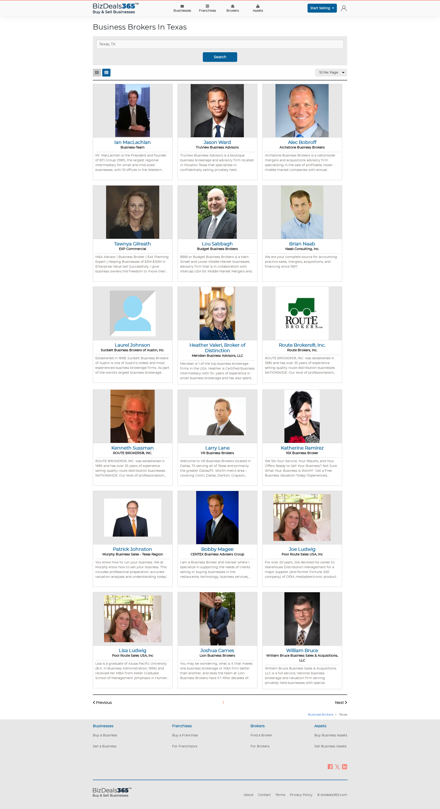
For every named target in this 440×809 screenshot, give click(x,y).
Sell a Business (104, 746)
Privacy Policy (301, 795)
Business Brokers (320, 714)
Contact (264, 795)
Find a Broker (261, 735)
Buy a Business (105, 735)
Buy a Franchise (185, 735)
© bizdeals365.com (332, 795)
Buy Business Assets (330, 735)
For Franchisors (184, 746)
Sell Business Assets (330, 746)
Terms (280, 795)
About (248, 795)
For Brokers (260, 746)
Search (220, 57)
